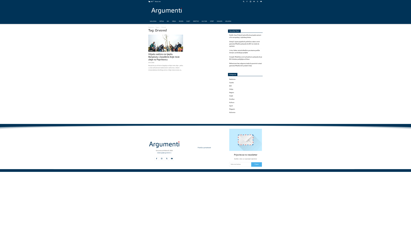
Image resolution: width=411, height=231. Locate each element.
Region (181, 21)
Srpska (161, 21)
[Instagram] (250, 1)
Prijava (256, 164)
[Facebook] (247, 1)
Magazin (219, 21)
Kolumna (228, 21)
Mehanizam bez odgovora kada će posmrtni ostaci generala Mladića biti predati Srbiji (245, 65)
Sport (212, 21)
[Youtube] (261, 1)
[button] (243, 1)
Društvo (196, 21)
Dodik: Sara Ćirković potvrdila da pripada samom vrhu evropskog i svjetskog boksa (245, 36)
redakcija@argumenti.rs (164, 153)
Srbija (174, 21)
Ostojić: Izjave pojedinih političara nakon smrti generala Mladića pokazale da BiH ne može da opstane (244, 44)
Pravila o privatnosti (204, 147)
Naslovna (153, 21)
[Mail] (254, 1)
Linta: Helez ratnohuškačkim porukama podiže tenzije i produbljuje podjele (244, 51)
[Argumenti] (164, 144)
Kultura (204, 21)
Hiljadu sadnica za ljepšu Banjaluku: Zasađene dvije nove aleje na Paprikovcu (163, 57)
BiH (168, 21)
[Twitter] (257, 1)
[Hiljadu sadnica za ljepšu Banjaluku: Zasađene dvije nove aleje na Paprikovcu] (165, 43)
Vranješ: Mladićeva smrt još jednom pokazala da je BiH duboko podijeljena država (245, 58)
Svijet (188, 21)
